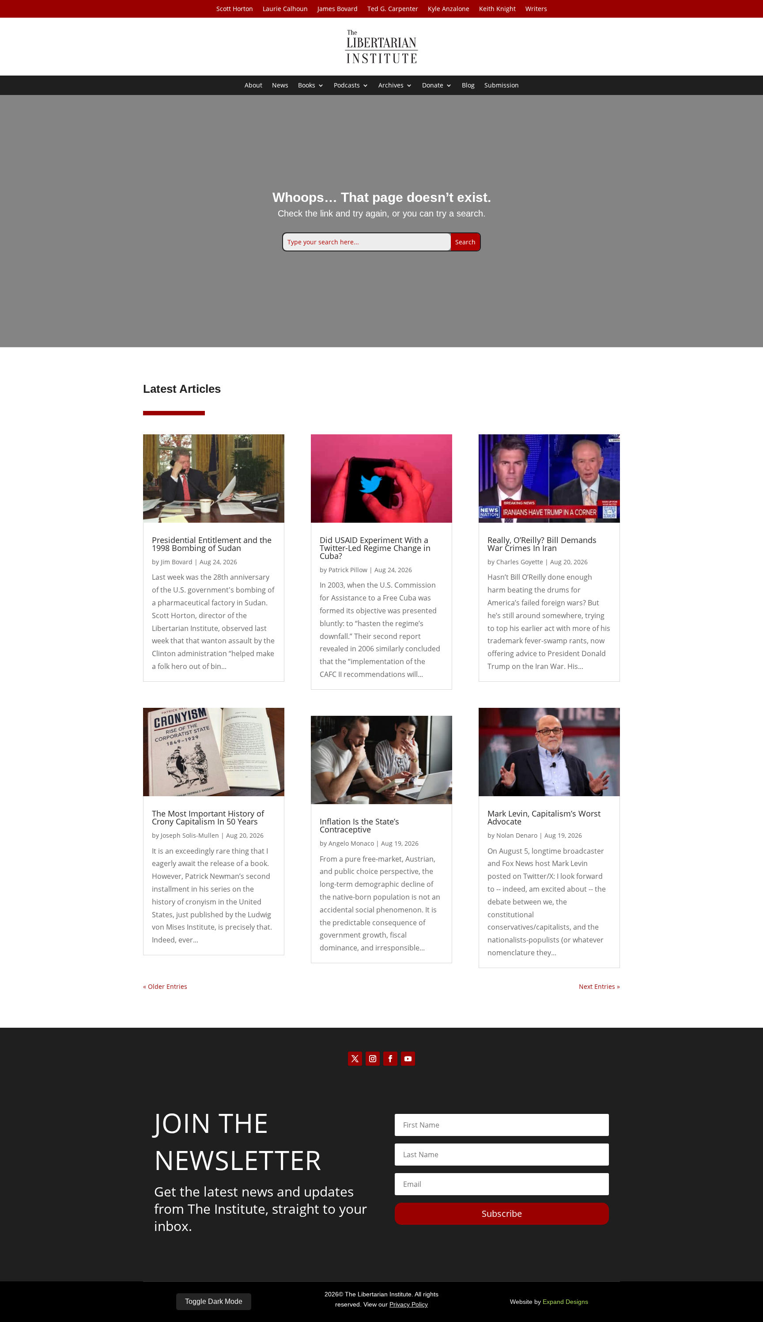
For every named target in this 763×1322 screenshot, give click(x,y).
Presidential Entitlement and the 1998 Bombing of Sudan (212, 544)
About (253, 85)
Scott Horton (234, 9)
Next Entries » (599, 986)
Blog (468, 85)
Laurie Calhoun (285, 9)
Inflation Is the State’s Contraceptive (359, 825)
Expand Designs (565, 1301)
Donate (432, 85)
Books (306, 85)
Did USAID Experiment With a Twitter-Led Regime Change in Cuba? (375, 548)
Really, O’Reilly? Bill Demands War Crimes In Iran (542, 544)
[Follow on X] (355, 1059)
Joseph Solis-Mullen (190, 835)
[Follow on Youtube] (408, 1059)
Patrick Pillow (348, 570)
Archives (391, 85)
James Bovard (337, 9)
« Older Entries (165, 986)
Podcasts (347, 85)
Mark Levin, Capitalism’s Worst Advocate (544, 817)
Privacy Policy (408, 1304)
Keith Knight (497, 9)
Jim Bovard (177, 562)
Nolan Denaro (516, 835)
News (280, 85)
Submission (501, 85)
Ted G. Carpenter (392, 9)
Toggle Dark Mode (213, 1301)
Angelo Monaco (351, 843)
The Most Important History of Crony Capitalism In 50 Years (208, 817)
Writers (536, 9)
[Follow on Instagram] (373, 1059)
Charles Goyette (519, 562)
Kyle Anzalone (448, 9)
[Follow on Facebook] (390, 1059)
